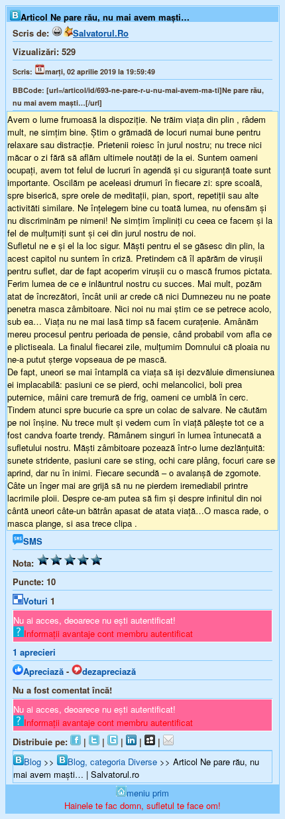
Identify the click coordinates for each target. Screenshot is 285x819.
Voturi (35, 600)
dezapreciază (109, 671)
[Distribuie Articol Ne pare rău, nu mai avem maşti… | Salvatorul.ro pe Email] (168, 741)
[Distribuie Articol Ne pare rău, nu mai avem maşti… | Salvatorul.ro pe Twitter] (94, 741)
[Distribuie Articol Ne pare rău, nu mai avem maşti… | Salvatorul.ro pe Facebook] (75, 741)
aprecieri (34, 652)
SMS (32, 541)
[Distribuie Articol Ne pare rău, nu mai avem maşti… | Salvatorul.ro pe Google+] (112, 741)
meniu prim (148, 792)
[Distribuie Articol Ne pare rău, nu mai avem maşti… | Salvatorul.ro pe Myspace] (149, 741)
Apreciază (43, 671)
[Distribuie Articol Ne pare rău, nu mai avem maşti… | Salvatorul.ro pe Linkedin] (131, 741)
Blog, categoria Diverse (112, 761)
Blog (32, 761)
